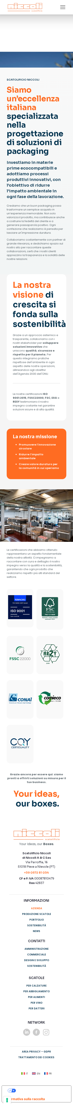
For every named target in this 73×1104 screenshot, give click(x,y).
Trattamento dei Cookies (36, 1057)
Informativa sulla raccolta (25, 1099)
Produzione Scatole (36, 914)
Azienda (36, 908)
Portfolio (36, 919)
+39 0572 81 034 (36, 872)
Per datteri (37, 1008)
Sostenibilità (36, 925)
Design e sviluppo (36, 960)
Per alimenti (36, 997)
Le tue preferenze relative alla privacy (41, 1090)
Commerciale (36, 954)
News (36, 931)
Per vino (36, 1002)
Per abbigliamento (36, 991)
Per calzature (36, 985)
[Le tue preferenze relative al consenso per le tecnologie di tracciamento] (7, 1100)
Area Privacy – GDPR (36, 1051)
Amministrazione (37, 949)
